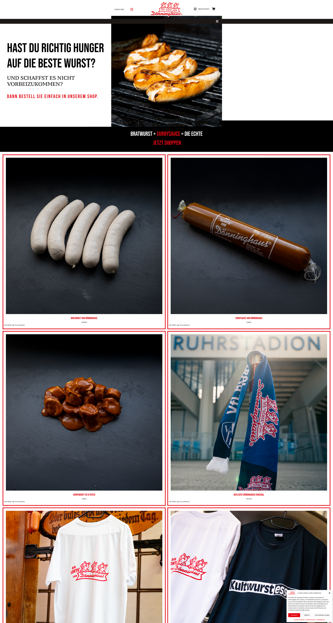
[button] (329, 593)
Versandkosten (20, 325)
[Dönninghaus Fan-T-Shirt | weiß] (84, 512)
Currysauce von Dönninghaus (248, 318)
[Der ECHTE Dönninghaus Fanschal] (249, 336)
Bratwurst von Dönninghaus (84, 318)
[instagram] (131, 9)
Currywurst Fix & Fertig (84, 494)
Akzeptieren (294, 615)
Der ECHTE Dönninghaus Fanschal (249, 494)
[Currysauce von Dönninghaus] (249, 159)
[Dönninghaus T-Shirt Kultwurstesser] (249, 512)
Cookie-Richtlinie (299, 619)
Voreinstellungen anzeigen (322, 615)
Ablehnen (307, 615)
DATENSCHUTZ (311, 619)
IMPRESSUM (321, 619)
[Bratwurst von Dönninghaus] (84, 159)
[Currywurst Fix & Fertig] (84, 336)
